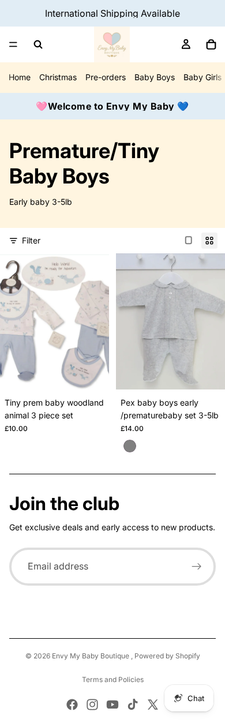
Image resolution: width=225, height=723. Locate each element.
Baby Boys (154, 77)
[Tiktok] (133, 704)
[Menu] (13, 44)
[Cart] (211, 44)
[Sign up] (197, 567)
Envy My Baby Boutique (91, 655)
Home (20, 77)
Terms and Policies (113, 679)
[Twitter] (153, 704)
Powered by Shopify (167, 655)
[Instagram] (92, 704)
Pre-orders (105, 77)
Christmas (58, 77)
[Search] (38, 44)
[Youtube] (112, 704)
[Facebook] (72, 704)
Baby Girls (202, 77)
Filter (31, 240)
